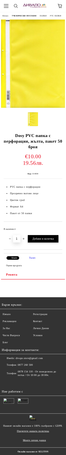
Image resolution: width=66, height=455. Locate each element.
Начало (5, 16)
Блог (5, 342)
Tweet (32, 258)
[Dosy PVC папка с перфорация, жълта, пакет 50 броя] (33, 107)
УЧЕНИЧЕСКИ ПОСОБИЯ (24, 16)
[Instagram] (14, 382)
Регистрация (40, 314)
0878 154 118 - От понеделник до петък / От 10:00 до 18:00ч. (37, 373)
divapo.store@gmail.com (29, 358)
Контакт (37, 321)
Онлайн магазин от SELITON (33, 451)
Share (14, 258)
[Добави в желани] (57, 227)
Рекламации (10, 321)
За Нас (6, 328)
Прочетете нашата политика (33, 431)
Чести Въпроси (11, 335)
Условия (37, 335)
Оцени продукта (14, 265)
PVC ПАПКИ (55, 16)
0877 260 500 (25, 365)
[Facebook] (6, 382)
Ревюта (11, 274)
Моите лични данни (34, 440)
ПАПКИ (43, 16)
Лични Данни (41, 328)
